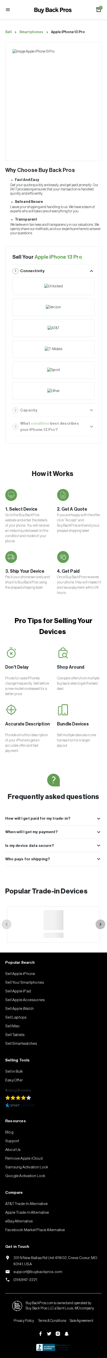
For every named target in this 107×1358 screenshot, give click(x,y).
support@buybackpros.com (37, 1272)
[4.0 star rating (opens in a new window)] (18, 1097)
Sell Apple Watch (19, 1009)
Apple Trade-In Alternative (27, 1212)
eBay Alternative (19, 1221)
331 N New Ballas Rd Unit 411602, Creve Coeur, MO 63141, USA (55, 1261)
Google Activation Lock (25, 1176)
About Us (13, 1150)
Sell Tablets (15, 1035)
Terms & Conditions (52, 1321)
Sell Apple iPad (18, 991)
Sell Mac (12, 1026)
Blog (9, 1132)
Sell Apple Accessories (25, 1000)
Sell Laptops (16, 1017)
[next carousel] (100, 924)
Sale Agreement (81, 1321)
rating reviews (18, 1090)
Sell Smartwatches (21, 1043)
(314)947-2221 (25, 1280)
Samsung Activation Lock (27, 1167)
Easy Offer (14, 1080)
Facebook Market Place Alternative (35, 1230)
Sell (8, 32)
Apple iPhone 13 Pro (68, 32)
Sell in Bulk (14, 1071)
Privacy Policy (24, 1321)
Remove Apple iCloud (24, 1158)
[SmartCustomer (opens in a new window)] (53, 1105)
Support (12, 1141)
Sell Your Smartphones (24, 982)
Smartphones (31, 32)
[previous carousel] (6, 924)
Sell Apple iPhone (20, 974)
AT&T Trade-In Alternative (26, 1204)
